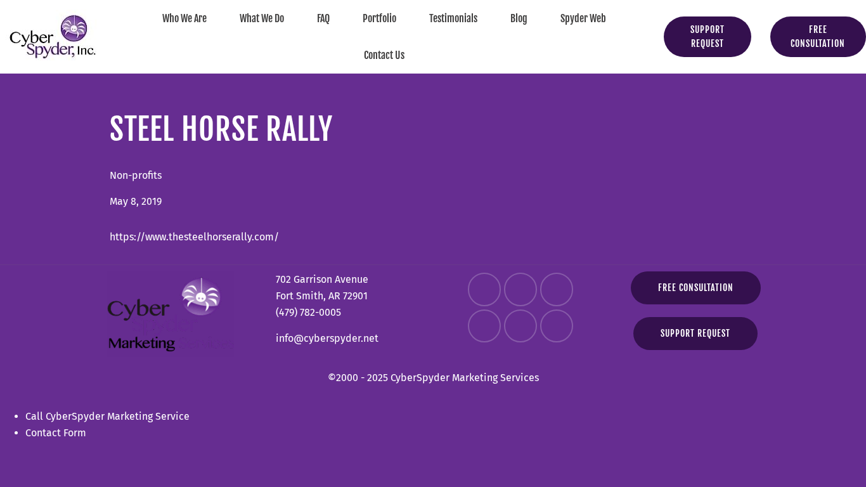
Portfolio (379, 18)
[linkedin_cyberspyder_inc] (484, 326)
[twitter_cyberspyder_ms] (556, 289)
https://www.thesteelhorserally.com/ (194, 237)
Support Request (695, 333)
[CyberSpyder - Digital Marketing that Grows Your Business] (52, 37)
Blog (518, 18)
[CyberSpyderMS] (484, 289)
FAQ (323, 18)
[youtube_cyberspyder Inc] (520, 326)
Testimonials (453, 18)
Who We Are (184, 18)
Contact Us (384, 55)
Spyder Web (583, 18)
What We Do (262, 18)
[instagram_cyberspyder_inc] (520, 289)
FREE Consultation (696, 287)
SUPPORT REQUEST (707, 36)
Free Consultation (818, 36)
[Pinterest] (556, 326)
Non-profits (136, 175)
